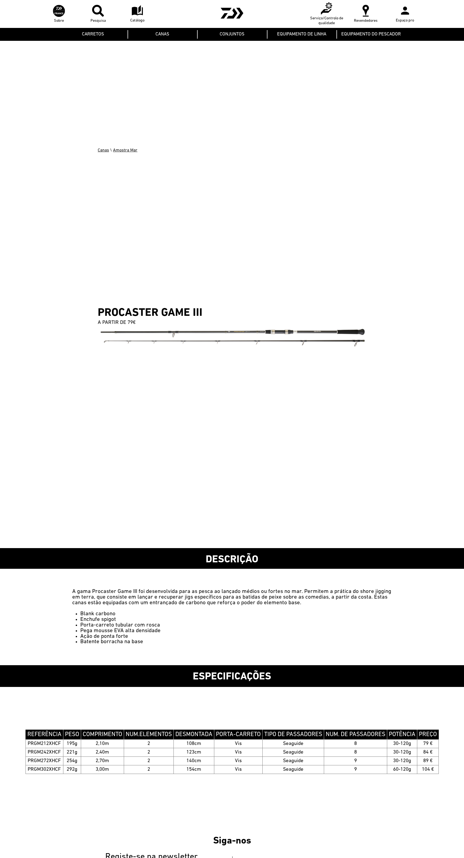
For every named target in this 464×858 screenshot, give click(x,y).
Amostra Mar (125, 150)
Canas (103, 150)
